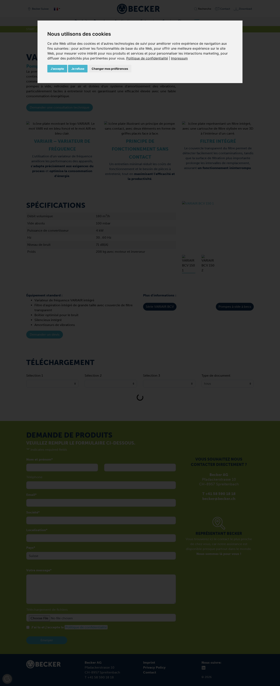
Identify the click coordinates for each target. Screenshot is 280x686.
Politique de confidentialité (147, 58)
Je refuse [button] (77, 68)
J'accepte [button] (57, 68)
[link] (148, 58)
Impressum (179, 58)
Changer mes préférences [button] (110, 68)
